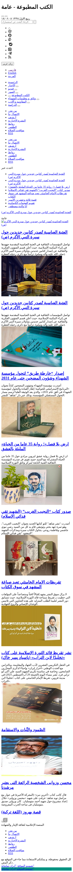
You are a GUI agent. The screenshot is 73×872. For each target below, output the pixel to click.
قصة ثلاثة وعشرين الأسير (22, 199)
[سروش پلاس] (10, 36)
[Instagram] (10, 50)
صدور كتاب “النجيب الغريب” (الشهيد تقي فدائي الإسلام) (39, 190)
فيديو (11, 88)
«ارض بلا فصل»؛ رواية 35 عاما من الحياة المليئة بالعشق (39, 186)
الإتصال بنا (13, 114)
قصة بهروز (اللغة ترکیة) (21, 812)
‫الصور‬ (11, 91)
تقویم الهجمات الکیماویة (21, 203)
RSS (10, 133)
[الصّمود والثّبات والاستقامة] (31, 722)
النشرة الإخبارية (17, 120)
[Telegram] (10, 53)
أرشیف (12, 117)
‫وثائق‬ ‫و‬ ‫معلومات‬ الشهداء (22, 98)
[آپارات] (10, 32)
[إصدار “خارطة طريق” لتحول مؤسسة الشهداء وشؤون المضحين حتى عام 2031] (31, 366)
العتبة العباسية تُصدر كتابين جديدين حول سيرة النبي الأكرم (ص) (36, 212)
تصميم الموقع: (17, 865)
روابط (11, 123)
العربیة (12, 76)
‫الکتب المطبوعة (21, 95)
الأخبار (11, 85)
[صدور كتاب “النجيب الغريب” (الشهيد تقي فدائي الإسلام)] (31, 503)
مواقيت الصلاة (16, 130)
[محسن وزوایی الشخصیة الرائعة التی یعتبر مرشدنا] (31, 775)
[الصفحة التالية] (5, 821)
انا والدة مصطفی (17, 206)
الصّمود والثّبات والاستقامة (23, 729)
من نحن (12, 110)
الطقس (12, 127)
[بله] (10, 46)
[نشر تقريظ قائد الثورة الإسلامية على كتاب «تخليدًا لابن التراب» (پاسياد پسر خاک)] (31, 645)
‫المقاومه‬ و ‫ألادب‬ (17, 101)
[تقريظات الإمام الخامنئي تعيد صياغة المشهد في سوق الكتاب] (31, 574)
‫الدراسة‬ (12, 104)
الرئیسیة (12, 82)
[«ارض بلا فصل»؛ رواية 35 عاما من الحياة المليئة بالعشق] (31, 436)
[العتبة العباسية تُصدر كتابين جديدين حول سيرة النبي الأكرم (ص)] (36, 224)
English (12, 73)
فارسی (12, 69)
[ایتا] (10, 40)
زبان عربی (8, 63)
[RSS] (9, 57)
